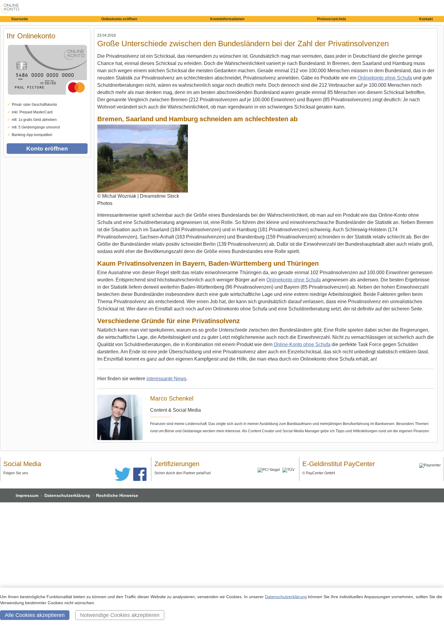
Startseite (19, 19)
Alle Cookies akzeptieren (35, 615)
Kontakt (426, 19)
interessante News (166, 378)
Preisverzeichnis (331, 19)
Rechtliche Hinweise (117, 495)
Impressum (27, 495)
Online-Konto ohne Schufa (302, 344)
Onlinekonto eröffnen (119, 19)
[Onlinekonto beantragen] (47, 100)
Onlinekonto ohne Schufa (385, 77)
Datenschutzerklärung (67, 495)
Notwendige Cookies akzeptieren (119, 615)
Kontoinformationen (227, 19)
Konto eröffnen (47, 148)
